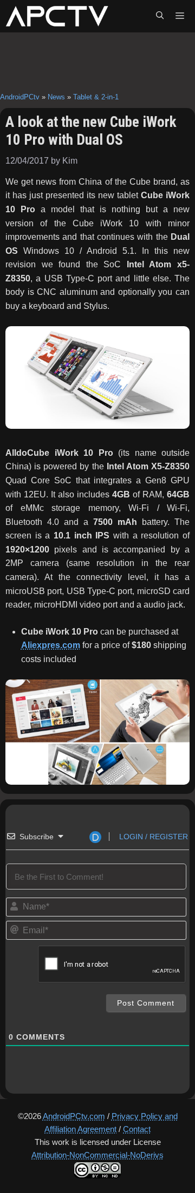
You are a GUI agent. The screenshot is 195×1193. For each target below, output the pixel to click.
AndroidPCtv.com (74, 1116)
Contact (137, 1129)
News (56, 97)
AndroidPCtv (20, 97)
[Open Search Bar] (159, 16)
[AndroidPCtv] (56, 16)
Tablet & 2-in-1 (96, 97)
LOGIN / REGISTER (152, 836)
